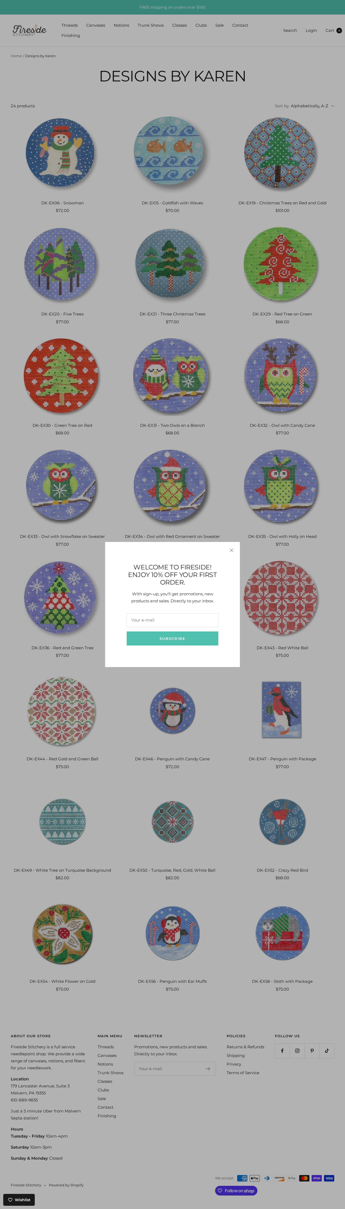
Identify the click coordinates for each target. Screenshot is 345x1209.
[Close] (231, 550)
